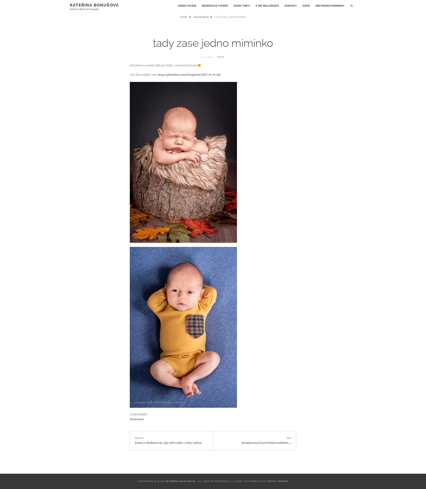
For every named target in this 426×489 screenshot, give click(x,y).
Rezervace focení (215, 5)
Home (184, 17)
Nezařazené (201, 17)
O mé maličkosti (267, 5)
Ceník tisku (241, 5)
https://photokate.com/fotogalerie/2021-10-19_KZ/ (189, 75)
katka (220, 57)
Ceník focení (187, 5)
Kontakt (291, 5)
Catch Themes (278, 481)
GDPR (306, 5)
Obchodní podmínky (329, 5)
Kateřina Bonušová (94, 5)
